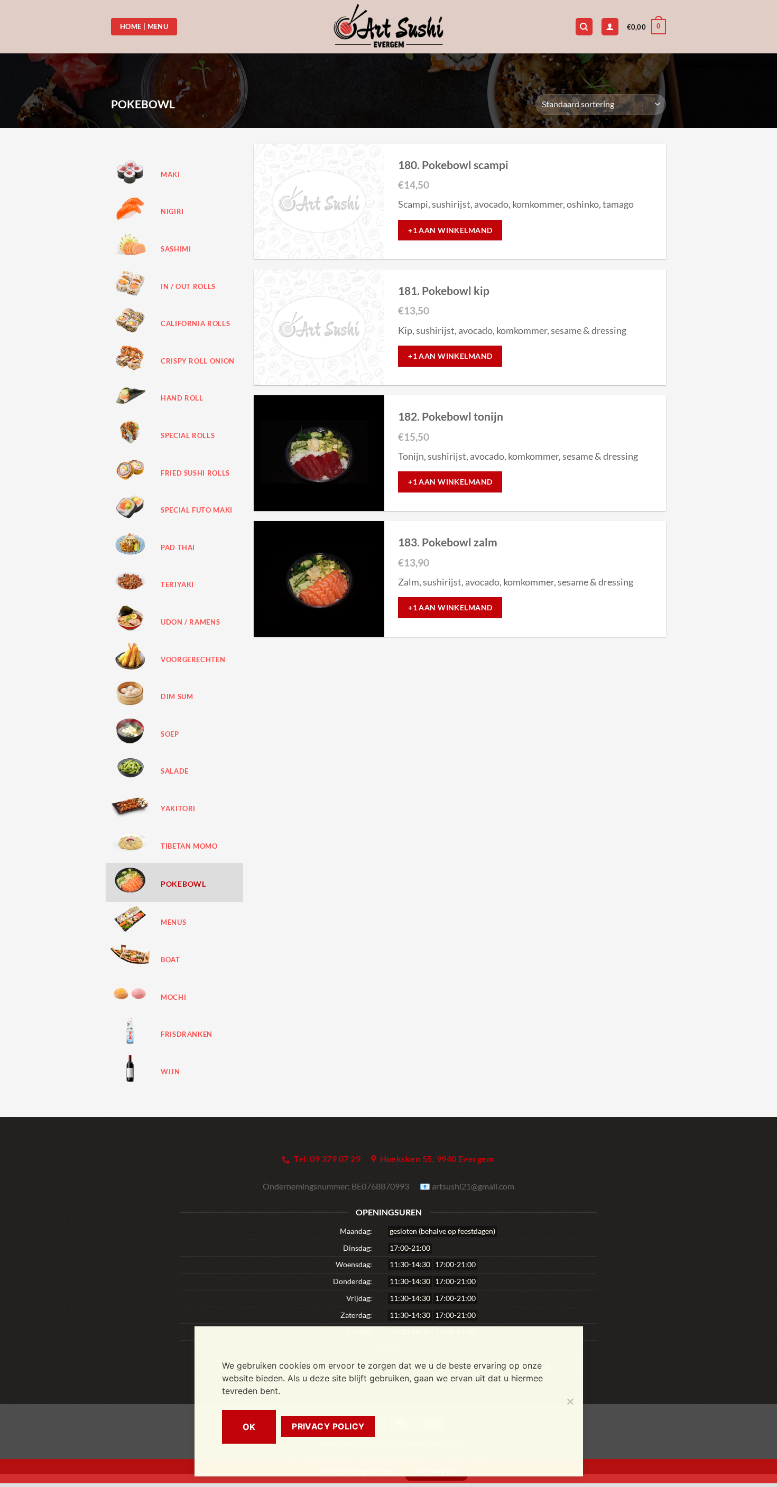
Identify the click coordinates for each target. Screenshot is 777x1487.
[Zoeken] (584, 26)
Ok (249, 1426)
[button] (646, 27)
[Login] (610, 26)
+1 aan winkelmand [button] (450, 230)
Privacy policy (328, 1426)
